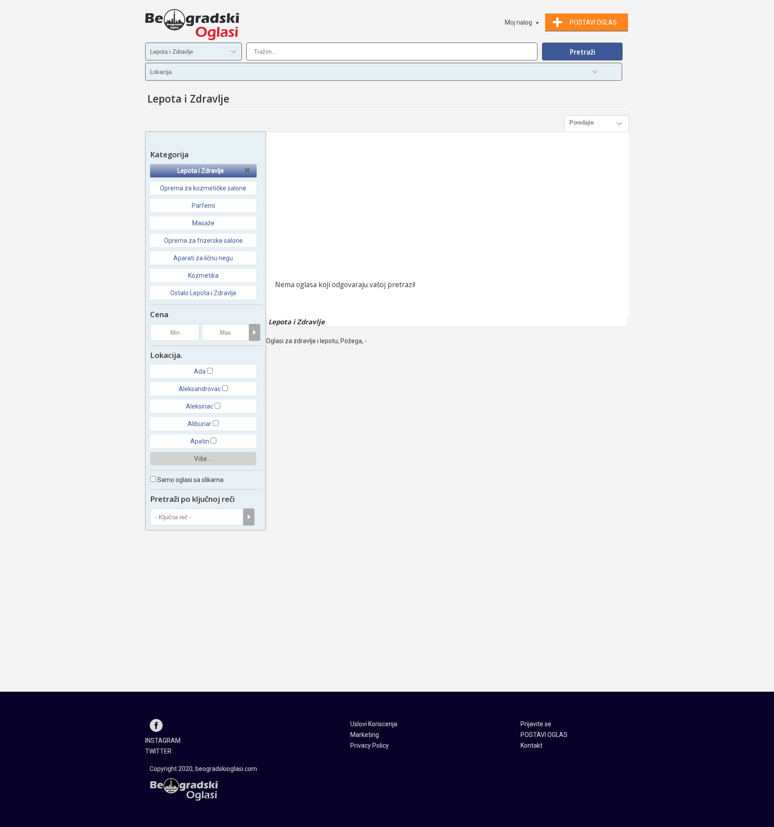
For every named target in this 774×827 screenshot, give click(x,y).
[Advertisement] (447, 208)
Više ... (203, 459)
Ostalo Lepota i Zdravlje (203, 293)
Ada (200, 371)
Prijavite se (535, 724)
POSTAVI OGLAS (544, 734)
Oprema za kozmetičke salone (203, 188)
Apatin (199, 441)
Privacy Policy (369, 745)
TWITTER (158, 751)
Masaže (203, 223)
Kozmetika (203, 275)
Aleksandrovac (200, 388)
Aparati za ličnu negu (203, 258)
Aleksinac (199, 406)
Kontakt (531, 745)
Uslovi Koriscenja (373, 724)
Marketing (364, 734)
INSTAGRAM (163, 740)
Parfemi (203, 205)
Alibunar (199, 423)
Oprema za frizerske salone (203, 240)
